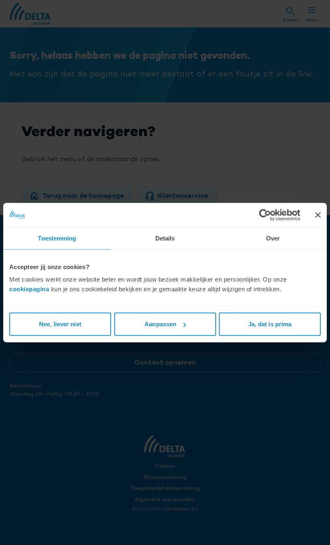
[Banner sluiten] (318, 215)
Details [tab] (165, 237)
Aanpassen (160, 324)
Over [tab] (273, 237)
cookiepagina (29, 289)
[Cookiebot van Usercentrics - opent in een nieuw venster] (265, 215)
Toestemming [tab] (57, 237)
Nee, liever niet (60, 324)
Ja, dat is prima (270, 324)
